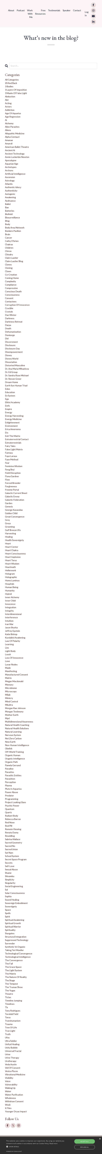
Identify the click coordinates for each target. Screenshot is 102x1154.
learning (9, 644)
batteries (9, 210)
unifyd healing (12, 1044)
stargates (9, 933)
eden (7, 388)
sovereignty (11, 906)
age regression (12, 116)
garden (8, 503)
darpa (8, 325)
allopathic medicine (14, 133)
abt (7, 99)
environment (11, 425)
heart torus (11, 560)
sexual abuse (11, 869)
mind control (11, 701)
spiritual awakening (14, 919)
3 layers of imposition (16, 89)
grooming (10, 526)
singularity (10, 883)
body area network (14, 227)
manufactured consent (16, 674)
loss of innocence (14, 657)
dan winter (10, 315)
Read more (53, 1143)
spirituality (10, 930)
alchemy (9, 123)
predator (9, 795)
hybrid (8, 593)
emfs (7, 405)
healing (9, 536)
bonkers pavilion (13, 231)
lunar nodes (11, 664)
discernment (11, 341)
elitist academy (12, 402)
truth (8, 1034)
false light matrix (14, 449)
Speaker (67, 10)
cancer (8, 237)
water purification (14, 1094)
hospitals (9, 583)
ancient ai (10, 150)
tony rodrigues (12, 1010)
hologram (10, 573)
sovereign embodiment (16, 903)
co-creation (11, 274)
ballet (8, 204)
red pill (8, 825)
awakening (10, 197)
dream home (11, 382)
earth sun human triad (16, 385)
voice (7, 1081)
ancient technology (15, 153)
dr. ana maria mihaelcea (17, 368)
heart (8, 543)
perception (10, 782)
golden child (11, 513)
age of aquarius (13, 113)
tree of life (11, 1027)
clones (8, 264)
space (8, 909)
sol (6, 889)
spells (8, 913)
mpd (7, 718)
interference (11, 617)
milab (7, 694)
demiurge (10, 335)
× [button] (100, 1139)
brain (7, 234)
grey (7, 520)
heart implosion (13, 557)
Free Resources (40, 12)
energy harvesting (14, 415)
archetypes (10, 167)
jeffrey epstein (12, 630)
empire (8, 409)
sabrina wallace (12, 839)
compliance (10, 284)
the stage (10, 980)
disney (8, 355)
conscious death (13, 291)
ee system (10, 395)
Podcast (21, 10)
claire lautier (11, 257)
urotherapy (10, 1061)
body (7, 224)
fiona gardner (12, 476)
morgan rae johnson (15, 708)
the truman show (14, 987)
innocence (10, 604)
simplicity (9, 879)
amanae (9, 140)
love (7, 661)
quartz (8, 812)
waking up (10, 1088)
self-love (9, 866)
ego (7, 399)
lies (7, 647)
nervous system (13, 735)
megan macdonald (14, 681)
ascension (10, 177)
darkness (9, 318)
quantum (9, 809)
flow (7, 479)
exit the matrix (12, 436)
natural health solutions (17, 728)
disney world (11, 358)
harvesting (10, 533)
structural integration (15, 936)
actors (8, 106)
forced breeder (13, 483)
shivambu (9, 876)
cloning (8, 267)
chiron (8, 251)
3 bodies (9, 86)
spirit (7, 916)
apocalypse (10, 160)
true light (10, 1030)
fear (7, 462)
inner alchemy (12, 597)
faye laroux (11, 456)
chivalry (9, 254)
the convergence (14, 960)
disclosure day (12, 348)
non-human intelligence (17, 745)
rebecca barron (13, 819)
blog (7, 220)
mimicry (9, 698)
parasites (9, 772)
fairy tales (10, 446)
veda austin (11, 1064)
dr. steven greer (13, 378)
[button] (35, 1146)
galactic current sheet (16, 493)
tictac (8, 997)
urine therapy (12, 1057)
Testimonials (54, 10)
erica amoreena (13, 429)
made (8, 667)
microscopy (11, 691)
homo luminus (12, 580)
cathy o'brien (12, 241)
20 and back (11, 83)
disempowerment (14, 352)
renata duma (11, 832)
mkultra (9, 704)
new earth (10, 741)
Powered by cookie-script (14, 1151)
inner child (10, 600)
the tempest (11, 983)
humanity (10, 590)
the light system (13, 970)
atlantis (9, 183)
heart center (11, 546)
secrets (8, 862)
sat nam (9, 852)
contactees (10, 301)
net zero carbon (13, 738)
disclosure (10, 345)
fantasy (9, 452)
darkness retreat (13, 321)
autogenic (10, 194)
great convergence (14, 516)
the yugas (10, 990)
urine (7, 1054)
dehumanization (13, 331)
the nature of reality (16, 977)
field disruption (13, 473)
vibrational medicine (15, 1074)
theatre (9, 993)
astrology (10, 180)
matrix (8, 678)
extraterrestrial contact (17, 439)
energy (8, 412)
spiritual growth (13, 923)
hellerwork (10, 570)
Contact (77, 10)
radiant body (11, 815)
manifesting (11, 671)
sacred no (10, 846)
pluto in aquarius (13, 788)
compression (11, 288)
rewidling (10, 835)
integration (10, 607)
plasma (8, 785)
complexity (10, 281)
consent (9, 298)
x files (8, 1108)
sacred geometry (13, 842)
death (8, 328)
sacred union (11, 849)
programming (11, 799)
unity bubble (11, 1047)
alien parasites (12, 126)
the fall (9, 963)
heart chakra (11, 550)
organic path (11, 762)
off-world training (14, 751)
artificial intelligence (15, 173)
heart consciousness (15, 553)
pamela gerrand (13, 765)
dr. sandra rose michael (17, 375)
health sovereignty (14, 540)
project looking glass (15, 802)
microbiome (11, 688)
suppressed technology (16, 940)
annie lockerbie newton (17, 157)
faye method (11, 459)
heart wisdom (12, 563)
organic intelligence (15, 758)
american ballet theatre (17, 147)
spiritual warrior (13, 926)
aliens (8, 130)
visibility (9, 1077)
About (11, 10)
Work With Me (30, 13)
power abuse (11, 792)
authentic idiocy (13, 187)
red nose (10, 822)
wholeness (10, 1098)
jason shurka (11, 627)
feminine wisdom (13, 466)
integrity (9, 610)
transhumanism (12, 1020)
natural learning (13, 731)
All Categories (12, 79)
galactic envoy (12, 496)
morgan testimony (14, 711)
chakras (9, 244)
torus (8, 1017)
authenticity (11, 190)
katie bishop (11, 634)
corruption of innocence (17, 304)
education (10, 392)
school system (12, 856)
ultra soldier (11, 1040)
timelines (9, 1004)
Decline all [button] (84, 1147)
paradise (9, 768)
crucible (9, 308)
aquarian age (11, 163)
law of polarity (12, 641)
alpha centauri (12, 136)
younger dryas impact (16, 1111)
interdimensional (13, 614)
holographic (11, 577)
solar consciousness (15, 893)
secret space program (15, 859)
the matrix (10, 973)
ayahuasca (10, 200)
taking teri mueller (14, 950)
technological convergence (18, 953)
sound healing (12, 899)
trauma (8, 1024)
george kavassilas (14, 509)
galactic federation (14, 499)
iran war (9, 624)
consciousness (12, 294)
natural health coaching (17, 725)
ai (6, 120)
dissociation (11, 362)
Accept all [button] (84, 1141)
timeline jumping (13, 1000)
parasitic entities (13, 775)
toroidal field (11, 1014)
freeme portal (12, 489)
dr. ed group (11, 372)
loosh (8, 654)
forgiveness (11, 486)
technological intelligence (18, 956)
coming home (12, 278)
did (6, 338)
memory (9, 684)
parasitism (10, 778)
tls (6, 1007)
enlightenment (12, 422)
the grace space (13, 967)
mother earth (11, 714)
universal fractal (13, 1051)
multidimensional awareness (19, 721)
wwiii (7, 1104)
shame (8, 872)
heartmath (10, 567)
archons (9, 170)
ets (6, 432)
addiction (9, 110)
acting (8, 103)
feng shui (9, 469)
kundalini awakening (15, 637)
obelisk (8, 748)
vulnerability (11, 1084)
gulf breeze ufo (13, 530)
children (9, 247)
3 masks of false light (16, 93)
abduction (10, 96)
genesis (9, 506)
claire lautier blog (14, 261)
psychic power (12, 805)
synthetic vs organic (15, 946)
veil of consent (12, 1067)
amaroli (8, 143)
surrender (10, 943)
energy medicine (13, 419)
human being (11, 587)
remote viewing (13, 829)
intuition (9, 620)
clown (8, 271)
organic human (12, 755)
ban (7, 207)
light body (10, 651)
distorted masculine (15, 365)
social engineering (14, 886)
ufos (7, 1037)
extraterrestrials (13, 442)
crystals (9, 311)
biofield (9, 214)
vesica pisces (11, 1071)
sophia (8, 896)
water (8, 1091)
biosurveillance (12, 217)
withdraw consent (14, 1101)
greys (8, 523)
